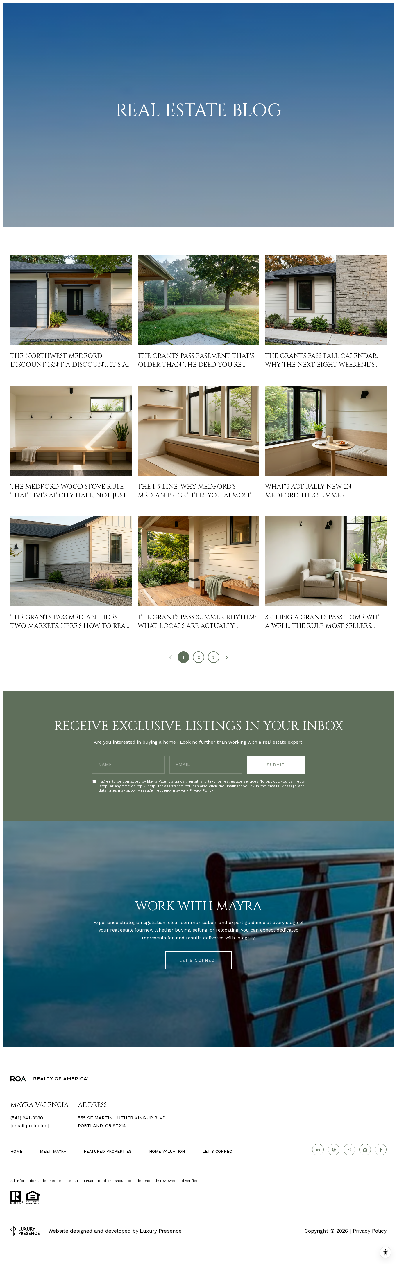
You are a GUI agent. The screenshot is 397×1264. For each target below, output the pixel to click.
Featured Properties (108, 1151)
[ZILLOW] (365, 1149)
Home (16, 1151)
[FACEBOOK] (381, 1149)
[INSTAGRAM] (349, 1149)
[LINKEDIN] (318, 1149)
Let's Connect (218, 1151)
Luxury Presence (161, 1231)
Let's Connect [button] (198, 960)
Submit (276, 764)
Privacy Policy (201, 790)
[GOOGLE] (333, 1149)
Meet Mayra (53, 1151)
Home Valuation (167, 1151)
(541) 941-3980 (26, 1118)
